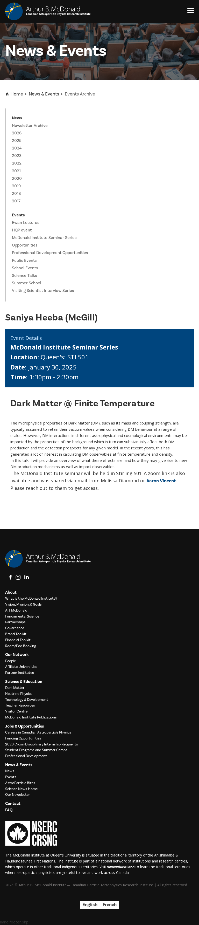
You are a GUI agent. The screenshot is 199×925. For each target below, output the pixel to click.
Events (10, 777)
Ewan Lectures (25, 222)
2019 (16, 186)
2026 (17, 133)
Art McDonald (16, 610)
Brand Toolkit (15, 634)
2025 (17, 140)
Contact (12, 803)
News (9, 771)
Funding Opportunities (23, 738)
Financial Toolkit (18, 640)
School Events (25, 268)
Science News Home (21, 789)
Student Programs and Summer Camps (36, 750)
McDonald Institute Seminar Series (44, 237)
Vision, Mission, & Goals (23, 604)
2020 (17, 178)
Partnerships (15, 622)
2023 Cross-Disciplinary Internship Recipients (41, 744)
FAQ (8, 810)
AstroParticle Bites (20, 783)
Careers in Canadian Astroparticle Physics (38, 732)
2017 (16, 201)
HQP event (22, 230)
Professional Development (26, 756)
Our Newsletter (17, 795)
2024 (17, 148)
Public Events (24, 260)
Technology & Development (26, 700)
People (10, 661)
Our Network (17, 654)
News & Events (44, 94)
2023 (17, 155)
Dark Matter (14, 688)
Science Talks (24, 275)
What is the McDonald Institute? (31, 599)
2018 (16, 193)
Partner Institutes (19, 673)
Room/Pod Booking (20, 646)
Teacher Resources (20, 705)
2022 (17, 163)
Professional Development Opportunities (50, 252)
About (11, 592)
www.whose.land (120, 867)
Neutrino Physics (18, 694)
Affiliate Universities (21, 667)
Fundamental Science (22, 616)
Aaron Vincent (161, 481)
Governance (14, 628)
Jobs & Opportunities (24, 726)
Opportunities (25, 245)
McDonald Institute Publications (31, 717)
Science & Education (23, 681)
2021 (16, 171)
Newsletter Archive (30, 125)
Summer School (26, 283)
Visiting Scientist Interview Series (43, 290)
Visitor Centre (16, 711)
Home (16, 94)
